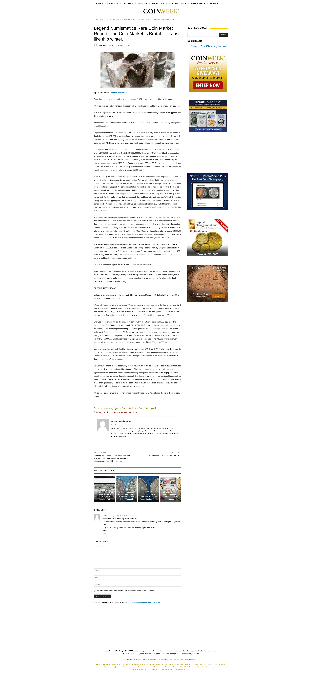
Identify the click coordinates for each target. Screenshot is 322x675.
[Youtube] (207, 46)
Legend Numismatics (108, 45)
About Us (129, 659)
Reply (105, 534)
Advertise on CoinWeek (150, 659)
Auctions (104, 487)
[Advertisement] (207, 152)
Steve (105, 516)
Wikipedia (222, 46)
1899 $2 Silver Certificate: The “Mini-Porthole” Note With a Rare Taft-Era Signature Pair (104, 494)
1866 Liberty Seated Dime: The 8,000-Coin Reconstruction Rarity (149, 496)
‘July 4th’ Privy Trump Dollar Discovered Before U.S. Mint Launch (170, 495)
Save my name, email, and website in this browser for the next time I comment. (126, 591)
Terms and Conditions (166, 659)
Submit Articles (190, 659)
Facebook (196, 46)
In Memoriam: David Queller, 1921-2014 (165, 456)
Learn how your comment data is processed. (143, 602)
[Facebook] (191, 46)
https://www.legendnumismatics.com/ (122, 425)
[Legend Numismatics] (96, 45)
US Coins (148, 491)
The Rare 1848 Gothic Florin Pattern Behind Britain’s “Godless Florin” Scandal (126, 495)
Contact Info (137, 659)
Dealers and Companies (108, 19)
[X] (202, 46)
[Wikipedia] (217, 46)
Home (96, 19)
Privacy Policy (179, 659)
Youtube (212, 46)
